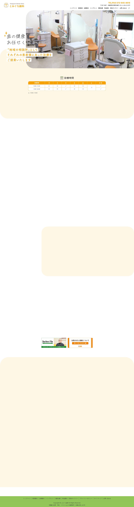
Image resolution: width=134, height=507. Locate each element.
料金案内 (106, 8)
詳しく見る (35, 300)
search (129, 8)
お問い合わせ (123, 8)
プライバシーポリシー (86, 498)
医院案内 (80, 8)
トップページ (73, 8)
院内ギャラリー (114, 8)
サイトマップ (98, 498)
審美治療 (100, 8)
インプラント (93, 8)
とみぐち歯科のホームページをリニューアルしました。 (59, 106)
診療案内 (86, 8)
